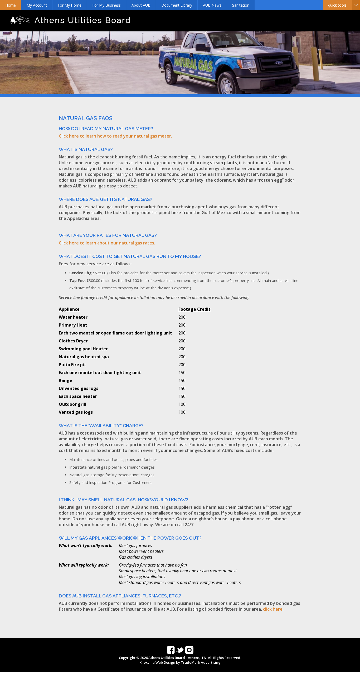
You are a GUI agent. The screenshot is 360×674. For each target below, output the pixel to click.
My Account (37, 5)
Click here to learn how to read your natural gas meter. (115, 136)
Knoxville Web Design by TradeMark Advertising (180, 662)
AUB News (212, 5)
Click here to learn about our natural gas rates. (107, 243)
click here (273, 609)
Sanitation (240, 5)
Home (10, 5)
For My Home (69, 5)
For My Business (106, 5)
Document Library (176, 5)
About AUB (141, 5)
